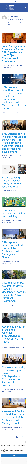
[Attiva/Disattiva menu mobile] (25, 7)
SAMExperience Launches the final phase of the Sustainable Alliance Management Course (13, 250)
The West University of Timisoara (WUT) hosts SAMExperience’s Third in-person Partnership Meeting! (13, 376)
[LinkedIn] (15, 1)
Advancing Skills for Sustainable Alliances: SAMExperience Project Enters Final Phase (13, 334)
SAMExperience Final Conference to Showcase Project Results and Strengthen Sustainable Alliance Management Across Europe (14, 97)
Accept (14, 455)
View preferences (14, 462)
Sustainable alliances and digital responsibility (13, 213)
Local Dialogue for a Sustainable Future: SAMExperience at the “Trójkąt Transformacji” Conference (13, 54)
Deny (14, 459)
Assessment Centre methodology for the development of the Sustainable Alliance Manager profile (13, 417)
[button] (26, 442)
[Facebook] (12, 1)
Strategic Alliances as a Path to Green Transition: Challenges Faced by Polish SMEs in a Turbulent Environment (14, 291)
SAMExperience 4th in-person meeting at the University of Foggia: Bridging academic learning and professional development (14, 142)
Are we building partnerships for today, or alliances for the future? (12, 182)
